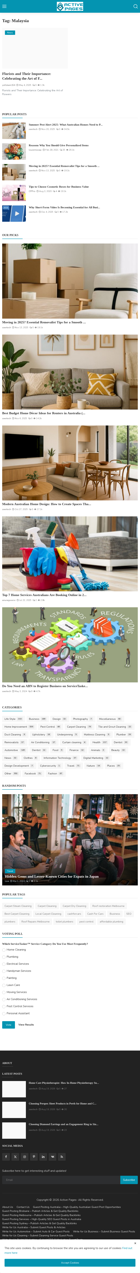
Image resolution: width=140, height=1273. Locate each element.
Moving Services (17, 992)
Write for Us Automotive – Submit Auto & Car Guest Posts (36, 1231)
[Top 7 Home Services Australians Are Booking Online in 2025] (70, 553)
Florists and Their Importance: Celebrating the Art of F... (26, 76)
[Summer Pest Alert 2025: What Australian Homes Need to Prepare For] (14, 131)
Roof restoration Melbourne (108, 906)
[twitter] (15, 1157)
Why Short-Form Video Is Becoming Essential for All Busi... (64, 207)
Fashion (55, 773)
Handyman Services (19, 971)
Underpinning (67, 734)
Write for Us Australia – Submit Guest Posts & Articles (33, 1227)
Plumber (123, 734)
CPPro (32, 191)
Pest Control (50, 726)
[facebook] (6, 1157)
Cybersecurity (50, 766)
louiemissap (35, 149)
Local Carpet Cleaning (48, 914)
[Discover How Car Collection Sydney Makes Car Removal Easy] (70, 839)
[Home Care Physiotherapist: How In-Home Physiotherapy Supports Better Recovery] (14, 1089)
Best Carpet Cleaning (17, 914)
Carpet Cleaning (79, 726)
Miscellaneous (110, 719)
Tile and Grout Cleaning (114, 726)
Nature (93, 766)
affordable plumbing (111, 921)
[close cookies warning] (135, 1243)
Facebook (33, 773)
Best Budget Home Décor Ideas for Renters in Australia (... (43, 413)
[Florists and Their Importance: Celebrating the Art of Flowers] (35, 48)
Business (37, 719)
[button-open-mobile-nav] (4, 6)
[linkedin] (43, 1157)
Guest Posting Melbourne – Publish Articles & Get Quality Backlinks (41, 1215)
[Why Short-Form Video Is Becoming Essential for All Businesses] (14, 213)
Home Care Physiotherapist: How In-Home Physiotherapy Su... (64, 1083)
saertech (33, 129)
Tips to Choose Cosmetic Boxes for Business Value (59, 186)
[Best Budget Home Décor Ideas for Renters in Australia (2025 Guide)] (70, 372)
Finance (76, 750)
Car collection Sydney (16, 881)
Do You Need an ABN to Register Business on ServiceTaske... (45, 686)
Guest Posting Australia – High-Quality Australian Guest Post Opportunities (77, 1207)
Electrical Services (18, 964)
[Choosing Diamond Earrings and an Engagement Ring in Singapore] (14, 1130)
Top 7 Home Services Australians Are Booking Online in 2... (44, 595)
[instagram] (24, 1157)
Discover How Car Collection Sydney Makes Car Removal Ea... (54, 876)
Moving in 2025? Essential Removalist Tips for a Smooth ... (64, 166)
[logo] (70, 6)
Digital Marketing (95, 758)
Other (11, 773)
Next (131, 840)
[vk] (52, 1157)
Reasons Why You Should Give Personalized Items (59, 145)
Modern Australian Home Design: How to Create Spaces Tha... (46, 504)
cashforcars (74, 914)
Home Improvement (19, 726)
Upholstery (41, 734)
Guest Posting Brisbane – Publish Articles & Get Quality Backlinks (40, 1211)
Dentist (120, 742)
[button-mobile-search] (135, 6)
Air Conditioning (43, 742)
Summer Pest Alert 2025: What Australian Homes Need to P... (66, 124)
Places (113, 766)
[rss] (62, 1157)
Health (99, 742)
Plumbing (12, 957)
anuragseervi (8, 600)
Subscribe (129, 1180)
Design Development (19, 766)
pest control (86, 921)
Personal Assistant (18, 1013)
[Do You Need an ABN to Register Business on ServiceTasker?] (70, 644)
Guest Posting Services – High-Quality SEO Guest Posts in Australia (41, 1219)
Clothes (30, 758)
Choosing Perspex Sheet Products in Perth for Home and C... (62, 1103)
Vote (8, 1025)
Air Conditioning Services (22, 999)
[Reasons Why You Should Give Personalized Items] (14, 151)
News (10, 758)
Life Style (13, 719)
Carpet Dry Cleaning (74, 906)
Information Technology (60, 758)
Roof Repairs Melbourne (36, 921)
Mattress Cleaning (96, 734)
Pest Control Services (20, 1006)
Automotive (15, 750)
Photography (82, 719)
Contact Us (23, 1207)
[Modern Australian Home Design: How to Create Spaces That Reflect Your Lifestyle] (70, 462)
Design (59, 719)
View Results (26, 1024)
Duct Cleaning (15, 734)
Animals (97, 750)
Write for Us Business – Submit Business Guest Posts (104, 1231)
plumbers (10, 921)
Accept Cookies (70, 1262)
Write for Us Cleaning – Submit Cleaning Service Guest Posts (37, 1235)
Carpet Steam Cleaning (18, 906)
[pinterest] (34, 1157)
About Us (7, 1207)
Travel (73, 766)
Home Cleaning (16, 949)
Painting (12, 978)
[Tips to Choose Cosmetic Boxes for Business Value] (14, 193)
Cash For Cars (95, 914)
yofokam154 (8, 85)
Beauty (118, 750)
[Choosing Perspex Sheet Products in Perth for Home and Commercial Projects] (14, 1110)
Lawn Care (13, 985)
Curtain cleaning (73, 742)
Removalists (14, 742)
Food (57, 750)
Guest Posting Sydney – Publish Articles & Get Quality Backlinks (39, 1223)
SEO (128, 914)
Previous (9, 840)
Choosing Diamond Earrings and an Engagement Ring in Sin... (63, 1124)
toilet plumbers (64, 921)
